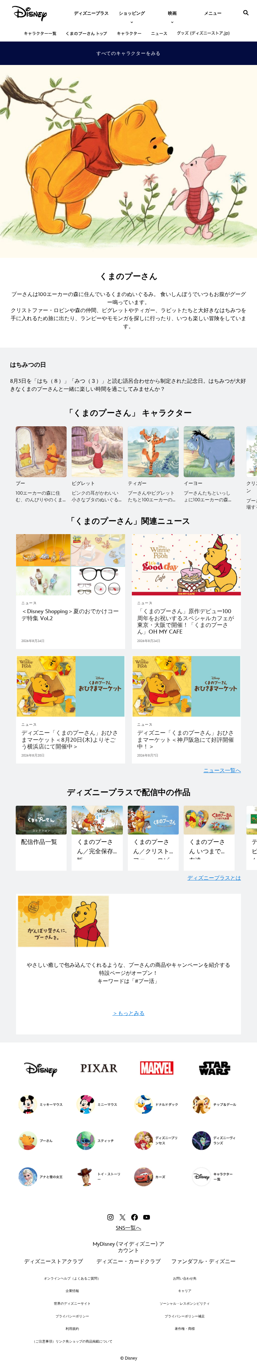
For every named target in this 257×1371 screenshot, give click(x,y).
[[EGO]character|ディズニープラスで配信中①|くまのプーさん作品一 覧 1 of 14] (41, 820)
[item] (131, 12)
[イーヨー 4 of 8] (209, 451)
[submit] (246, 12)
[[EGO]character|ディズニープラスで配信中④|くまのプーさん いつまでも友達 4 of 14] (209, 820)
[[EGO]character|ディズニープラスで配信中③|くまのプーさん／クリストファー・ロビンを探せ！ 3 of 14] (153, 820)
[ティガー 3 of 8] (153, 451)
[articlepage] (70, 564)
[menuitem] (91, 12)
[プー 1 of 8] (41, 451)
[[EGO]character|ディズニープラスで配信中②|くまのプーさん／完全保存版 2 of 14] (97, 820)
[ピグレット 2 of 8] (97, 451)
